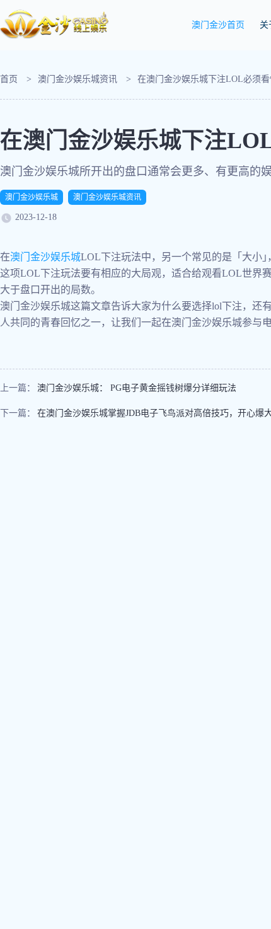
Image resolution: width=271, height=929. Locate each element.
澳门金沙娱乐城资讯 (77, 79)
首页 (9, 79)
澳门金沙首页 (218, 25)
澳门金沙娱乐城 (31, 197)
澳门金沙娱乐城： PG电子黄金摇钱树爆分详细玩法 (136, 388)
